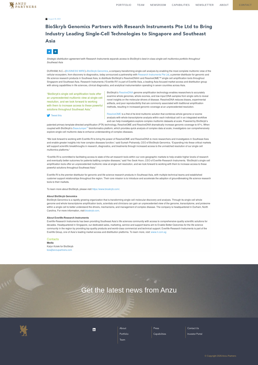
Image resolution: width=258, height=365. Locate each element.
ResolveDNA (126, 92)
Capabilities (181, 5)
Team (140, 5)
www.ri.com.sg (158, 232)
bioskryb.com (92, 210)
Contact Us (193, 328)
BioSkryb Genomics (97, 71)
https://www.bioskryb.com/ (105, 189)
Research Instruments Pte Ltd (153, 74)
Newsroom (158, 5)
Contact (245, 5)
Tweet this (56, 115)
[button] (49, 51)
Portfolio (123, 5)
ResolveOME (114, 114)
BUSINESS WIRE (75, 71)
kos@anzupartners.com (59, 250)
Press (156, 328)
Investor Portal (194, 334)
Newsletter (205, 5)
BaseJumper (80, 128)
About (224, 5)
